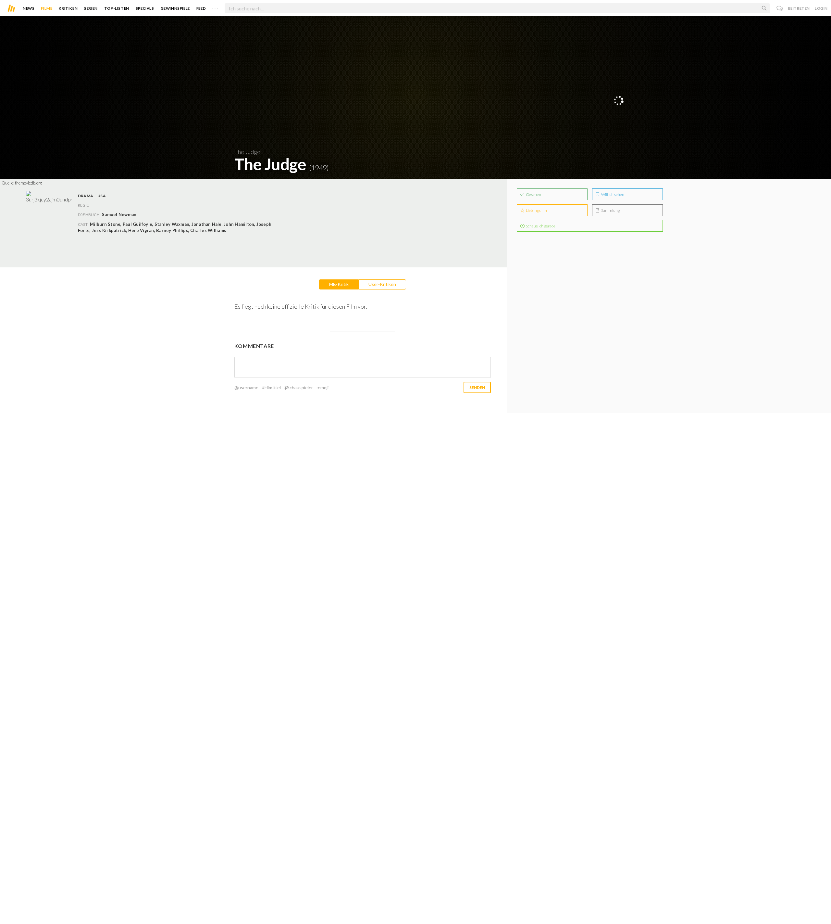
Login (821, 8)
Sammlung (610, 210)
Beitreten (799, 8)
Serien (91, 8)
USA (101, 195)
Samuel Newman (119, 214)
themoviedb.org (28, 183)
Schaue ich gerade (540, 226)
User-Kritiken (382, 284)
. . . (215, 6)
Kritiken (68, 8)
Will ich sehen (612, 194)
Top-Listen (116, 8)
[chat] (779, 8)
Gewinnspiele (175, 8)
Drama (85, 195)
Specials (145, 8)
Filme (46, 8)
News (28, 8)
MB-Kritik (339, 284)
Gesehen (533, 194)
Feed (201, 8)
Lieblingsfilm (536, 210)
